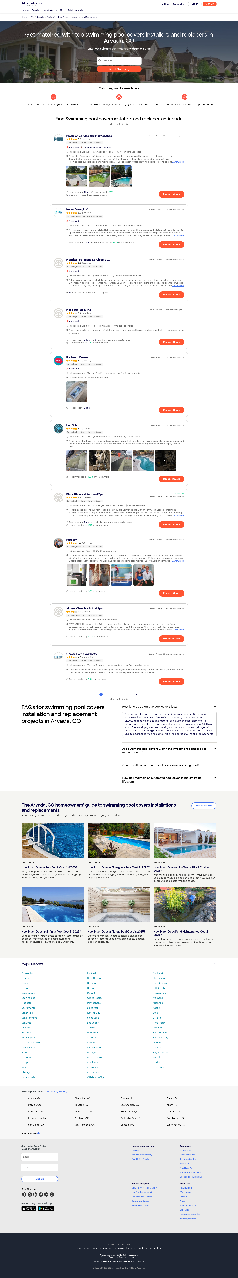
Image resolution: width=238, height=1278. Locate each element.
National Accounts (140, 1205)
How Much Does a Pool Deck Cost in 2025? (49, 867)
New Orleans (94, 978)
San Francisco (29, 1017)
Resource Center (188, 1159)
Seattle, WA (127, 1124)
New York (92, 1032)
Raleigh (91, 1052)
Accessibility (133, 1256)
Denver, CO (34, 1104)
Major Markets (32, 964)
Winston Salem (95, 1057)
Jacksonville (28, 1047)
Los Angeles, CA (130, 1104)
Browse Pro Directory (142, 1155)
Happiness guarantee (190, 1214)
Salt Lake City (160, 1037)
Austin (156, 1007)
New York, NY (174, 1111)
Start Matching (119, 69)
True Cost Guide (187, 1155)
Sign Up (209, 3)
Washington (28, 1037)
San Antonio (160, 1032)
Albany (91, 1027)
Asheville (92, 1037)
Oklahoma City (95, 1077)
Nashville (158, 1002)
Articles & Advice (76, 10)
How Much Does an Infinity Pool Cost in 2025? (51, 931)
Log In (194, 3)
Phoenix (26, 978)
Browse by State (56, 1091)
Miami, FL (172, 1104)
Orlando (26, 1057)
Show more (179, 162)
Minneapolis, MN (83, 1111)
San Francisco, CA (84, 1124)
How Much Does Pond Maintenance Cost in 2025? (181, 933)
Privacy (103, 1256)
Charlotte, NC (82, 1098)
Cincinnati (92, 1062)
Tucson (25, 983)
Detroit (91, 993)
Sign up (40, 1179)
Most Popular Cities (32, 1091)
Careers (183, 1196)
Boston (91, 988)
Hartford (26, 1032)
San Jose (26, 1022)
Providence (159, 993)
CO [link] (32, 17)
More (62, 10)
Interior (25, 10)
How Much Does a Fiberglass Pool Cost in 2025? (119, 867)
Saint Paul (92, 1007)
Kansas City (93, 1012)
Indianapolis (28, 1077)
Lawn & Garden (49, 10)
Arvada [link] (40, 17)
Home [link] (24, 17)
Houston (158, 1027)
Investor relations (188, 1205)
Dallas (156, 1012)
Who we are (185, 1192)
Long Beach (28, 993)
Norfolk (157, 1042)
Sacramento (28, 1007)
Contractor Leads (140, 1201)
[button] (76, 176)
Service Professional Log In (144, 1188)
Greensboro (94, 1047)
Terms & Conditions (135, 1261)
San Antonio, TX (176, 1118)
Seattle (157, 1057)
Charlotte (92, 1042)
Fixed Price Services (141, 1159)
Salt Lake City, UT (130, 1118)
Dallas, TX (172, 1098)
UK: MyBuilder (155, 1248)
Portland (158, 973)
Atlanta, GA (34, 1098)
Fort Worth (159, 1022)
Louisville (92, 973)
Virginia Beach (161, 1052)
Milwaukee (159, 1067)
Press (182, 1201)
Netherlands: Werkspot (137, 1248)
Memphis (158, 998)
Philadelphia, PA (37, 1118)
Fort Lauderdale (30, 1042)
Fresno (25, 988)
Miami (24, 1052)
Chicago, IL (127, 1098)
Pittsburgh (159, 988)
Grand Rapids (94, 998)
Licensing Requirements (191, 1177)
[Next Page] (148, 694)
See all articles (204, 805)
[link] (119, 139)
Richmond (158, 1047)
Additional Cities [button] (29, 1133)
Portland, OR (81, 1118)
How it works (186, 1188)
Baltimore (92, 983)
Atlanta (25, 1067)
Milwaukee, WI (36, 1111)
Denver (25, 1027)
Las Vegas (93, 1022)
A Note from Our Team (190, 1172)
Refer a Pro (185, 1163)
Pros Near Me (186, 1168)
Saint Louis (93, 1017)
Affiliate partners (188, 1218)
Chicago (26, 1072)
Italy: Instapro (119, 1248)
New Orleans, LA (130, 1111)
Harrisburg (159, 978)
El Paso (157, 1017)
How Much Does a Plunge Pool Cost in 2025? (116, 931)
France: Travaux (83, 1248)
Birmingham (28, 973)
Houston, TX (81, 1104)
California (111, 1256)
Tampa (25, 1062)
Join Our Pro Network (142, 1192)
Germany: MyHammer (102, 1248)
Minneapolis (94, 1002)
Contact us (185, 1210)
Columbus (93, 1072)
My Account (185, 1150)
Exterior (36, 10)
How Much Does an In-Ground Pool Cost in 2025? (181, 869)
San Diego (27, 1012)
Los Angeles (28, 998)
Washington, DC (176, 1124)
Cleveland (93, 1067)
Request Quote (171, 194)
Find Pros (136, 1150)
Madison (157, 1062)
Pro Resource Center (142, 1196)
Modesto (26, 1002)
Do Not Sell (121, 1256)
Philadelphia (160, 983)
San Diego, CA (36, 1124)
